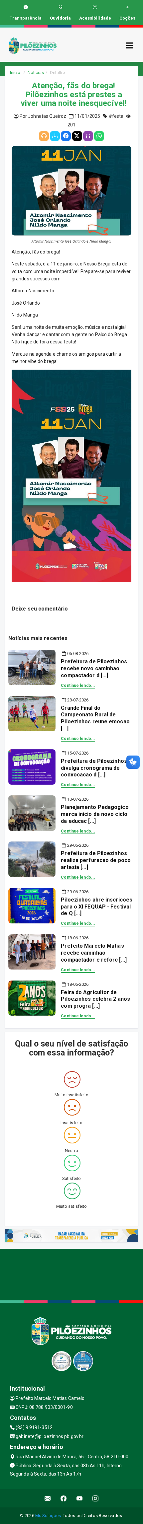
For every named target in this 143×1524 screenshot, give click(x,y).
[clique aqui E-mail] (48, 1498)
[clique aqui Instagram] (95, 1498)
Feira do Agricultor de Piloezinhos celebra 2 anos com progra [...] (95, 999)
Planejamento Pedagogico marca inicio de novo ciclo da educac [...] (94, 814)
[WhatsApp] (99, 136)
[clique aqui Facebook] (64, 1498)
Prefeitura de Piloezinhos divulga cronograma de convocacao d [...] (94, 768)
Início (15, 72)
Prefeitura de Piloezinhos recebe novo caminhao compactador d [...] (94, 668)
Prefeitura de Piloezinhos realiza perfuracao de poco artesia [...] (96, 860)
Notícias (36, 72)
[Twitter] (77, 136)
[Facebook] (66, 136)
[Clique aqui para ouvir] (88, 136)
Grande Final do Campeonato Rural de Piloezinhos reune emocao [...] (95, 718)
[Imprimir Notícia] (44, 136)
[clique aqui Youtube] (79, 1498)
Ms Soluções (48, 1515)
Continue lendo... (78, 685)
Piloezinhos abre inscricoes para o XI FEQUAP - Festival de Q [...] (96, 907)
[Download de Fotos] (55, 136)
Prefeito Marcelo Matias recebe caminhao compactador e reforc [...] (94, 953)
